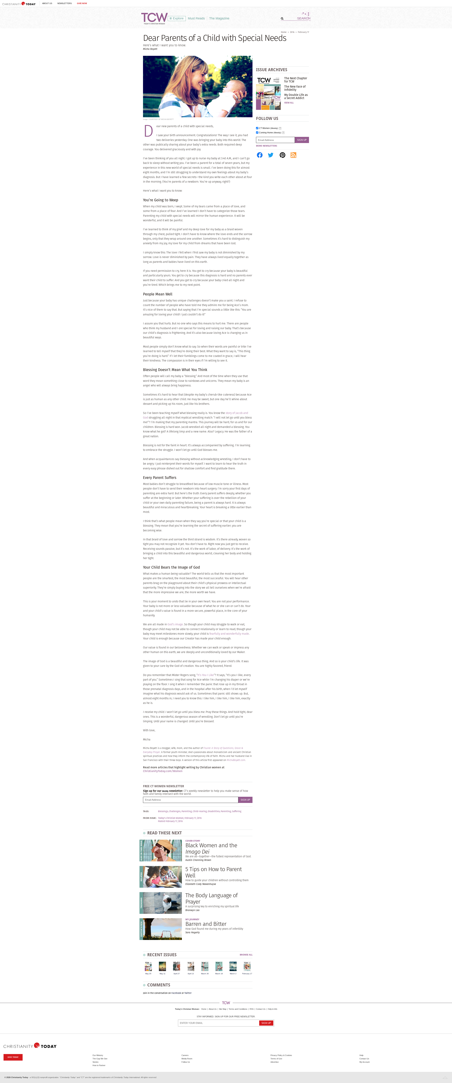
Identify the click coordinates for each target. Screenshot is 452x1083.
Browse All (246, 955)
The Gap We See (100, 1059)
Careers (185, 1055)
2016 (292, 32)
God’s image (175, 624)
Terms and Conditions (238, 1009)
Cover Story (192, 840)
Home (284, 32)
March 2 (233, 974)
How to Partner (99, 1065)
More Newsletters (266, 146)
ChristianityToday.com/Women (162, 771)
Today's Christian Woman (187, 1009)
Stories (96, 1062)
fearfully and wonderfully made (229, 634)
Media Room (187, 1059)
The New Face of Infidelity (295, 88)
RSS (252, 1009)
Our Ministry (98, 1055)
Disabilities (214, 811)
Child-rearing (200, 811)
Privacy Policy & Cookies (281, 1055)
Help (361, 1055)
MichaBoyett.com (236, 760)
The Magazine (219, 18)
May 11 (162, 974)
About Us (47, 3)
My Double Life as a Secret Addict (296, 96)
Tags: (146, 811)
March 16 (219, 974)
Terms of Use (276, 1059)
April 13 (191, 974)
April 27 (177, 974)
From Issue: (149, 818)
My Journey (192, 919)
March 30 (205, 974)
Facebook (176, 993)
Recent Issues (162, 954)
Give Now (82, 3)
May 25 (148, 974)
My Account (364, 1062)
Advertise (274, 1062)
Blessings (163, 811)
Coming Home (270, 133)
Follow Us (186, 1062)
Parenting (226, 811)
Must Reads (196, 18)
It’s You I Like (206, 675)
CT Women (268, 128)
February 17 (303, 32)
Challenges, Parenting (180, 811)
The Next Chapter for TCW (295, 80)
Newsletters (64, 3)
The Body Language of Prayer (211, 898)
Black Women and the (211, 848)
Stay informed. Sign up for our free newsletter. (226, 1017)
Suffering (236, 811)
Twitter (188, 993)
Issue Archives (271, 69)
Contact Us (261, 1009)
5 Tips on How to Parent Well (213, 872)
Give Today (13, 1057)
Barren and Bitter (205, 924)
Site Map (222, 1009)
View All (289, 103)
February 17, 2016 (193, 818)
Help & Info (272, 1009)
